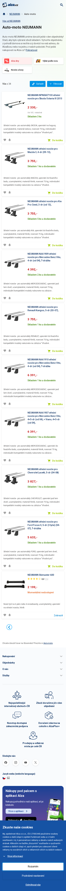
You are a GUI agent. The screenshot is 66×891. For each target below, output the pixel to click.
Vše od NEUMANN (11, 21)
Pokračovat (31, 50)
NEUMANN (14, 14)
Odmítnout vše (33, 884)
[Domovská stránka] (3, 14)
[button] (33, 656)
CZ (8, 778)
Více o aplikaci (16, 811)
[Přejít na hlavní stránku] (10, 5)
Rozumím (33, 866)
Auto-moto (30, 14)
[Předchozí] (9, 627)
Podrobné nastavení (33, 875)
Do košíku (57, 140)
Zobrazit (58, 615)
